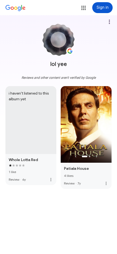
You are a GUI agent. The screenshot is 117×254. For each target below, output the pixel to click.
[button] (83, 7)
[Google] (15, 8)
